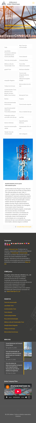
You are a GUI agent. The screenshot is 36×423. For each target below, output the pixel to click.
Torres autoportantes (10, 315)
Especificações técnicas (23, 122)
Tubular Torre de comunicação (8, 133)
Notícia (6, 99)
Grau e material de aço (25, 111)
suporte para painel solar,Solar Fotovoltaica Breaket (10, 109)
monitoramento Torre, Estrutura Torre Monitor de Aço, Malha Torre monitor (10, 92)
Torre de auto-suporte (25, 104)
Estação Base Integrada (10, 325)
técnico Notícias (8, 123)
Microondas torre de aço (25, 85)
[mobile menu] (33, 3)
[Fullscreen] (29, 397)
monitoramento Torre (10, 309)
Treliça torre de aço (9, 86)
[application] (18, 391)
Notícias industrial (24, 69)
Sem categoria (23, 134)
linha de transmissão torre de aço (10, 103)
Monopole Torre (23, 95)
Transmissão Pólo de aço (25, 127)
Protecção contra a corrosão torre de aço (10, 116)
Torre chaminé (23, 56)
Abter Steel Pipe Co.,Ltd (13, 291)
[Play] (7, 397)
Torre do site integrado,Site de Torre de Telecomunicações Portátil (24, 76)
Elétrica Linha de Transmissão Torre (9, 64)
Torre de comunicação (10, 60)
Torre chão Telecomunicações (24, 64)
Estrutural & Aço (13, 249)
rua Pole (21, 117)
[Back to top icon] (18, 410)
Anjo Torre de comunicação (23, 46)
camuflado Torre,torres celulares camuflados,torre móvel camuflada (10, 53)
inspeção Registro (9, 80)
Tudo (5, 47)
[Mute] (26, 397)
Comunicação (24, 253)
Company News (23, 60)
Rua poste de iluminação (11, 319)
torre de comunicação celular (10, 127)
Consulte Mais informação (24, 226)
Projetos (21, 99)
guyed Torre (7, 69)
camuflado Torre (8, 305)
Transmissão (15, 253)
